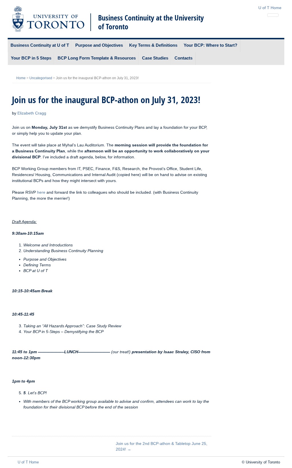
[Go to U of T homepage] (48, 19)
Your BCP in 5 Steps (31, 58)
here (41, 192)
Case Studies (155, 58)
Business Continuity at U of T (40, 45)
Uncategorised (40, 78)
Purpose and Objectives (99, 45)
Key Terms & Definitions (153, 45)
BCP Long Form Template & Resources (97, 58)
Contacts (183, 58)
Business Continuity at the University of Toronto (151, 22)
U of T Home (269, 7)
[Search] (273, 15)
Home (21, 78)
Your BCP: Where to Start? (210, 45)
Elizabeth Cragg (31, 113)
